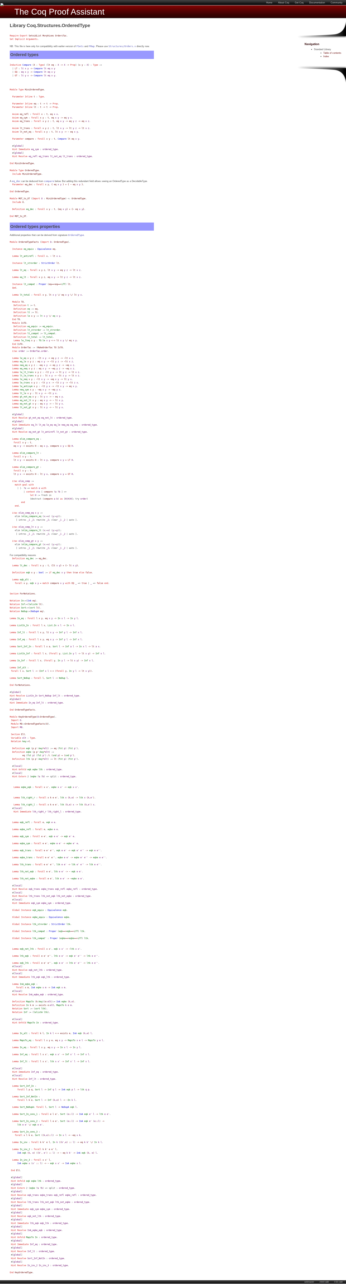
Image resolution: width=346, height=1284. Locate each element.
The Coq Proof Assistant (59, 11)
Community (337, 2)
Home (269, 2)
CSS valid (338, 1282)
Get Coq (299, 2)
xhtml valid (324, 1282)
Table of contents (332, 53)
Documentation (317, 2)
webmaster (309, 1282)
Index (326, 56)
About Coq (283, 2)
